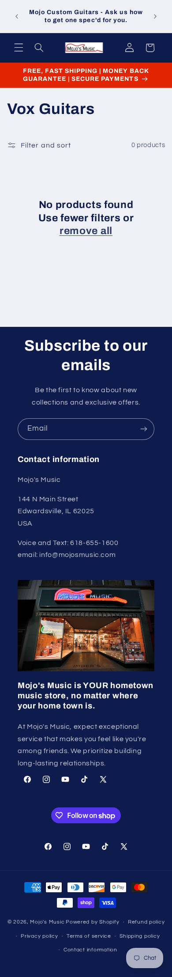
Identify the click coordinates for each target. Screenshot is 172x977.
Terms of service (89, 936)
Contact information (90, 949)
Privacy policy (39, 936)
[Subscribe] (144, 429)
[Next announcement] (155, 16)
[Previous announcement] (16, 16)
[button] (18, 48)
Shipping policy (140, 936)
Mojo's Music (47, 922)
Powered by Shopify (92, 922)
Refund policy (146, 922)
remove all (86, 230)
